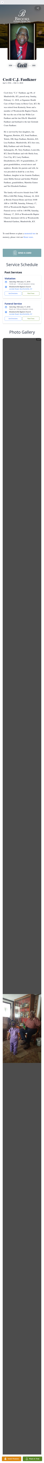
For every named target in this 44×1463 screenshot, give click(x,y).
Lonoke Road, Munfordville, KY (20, 289)
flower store (28, 237)
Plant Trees (30, 293)
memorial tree (30, 233)
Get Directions (13, 293)
